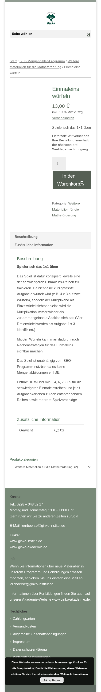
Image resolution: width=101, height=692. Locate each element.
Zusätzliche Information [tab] (34, 245)
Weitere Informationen (74, 674)
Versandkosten (63, 118)
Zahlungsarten (24, 618)
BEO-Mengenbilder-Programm (42, 61)
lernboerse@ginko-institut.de (43, 525)
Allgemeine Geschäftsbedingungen (39, 634)
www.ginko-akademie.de (28, 547)
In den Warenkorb (68, 179)
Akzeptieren (52, 680)
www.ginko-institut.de (26, 541)
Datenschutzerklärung (30, 649)
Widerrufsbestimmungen (31, 657)
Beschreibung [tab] (26, 237)
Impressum (22, 642)
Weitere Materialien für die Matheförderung (66, 209)
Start (13, 61)
